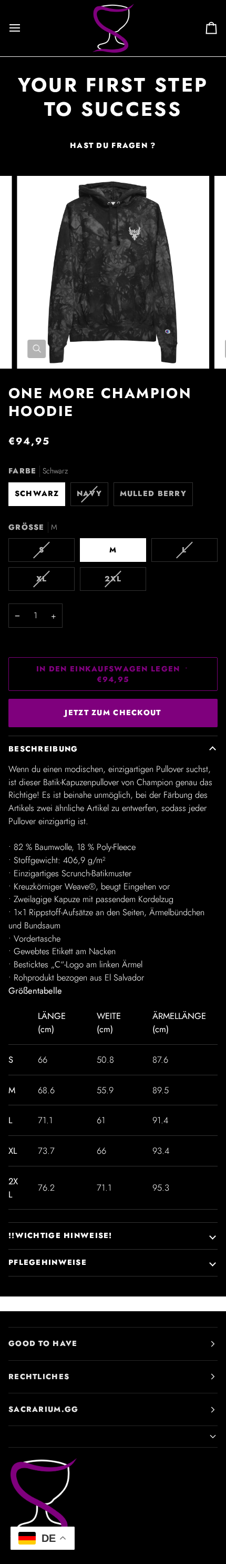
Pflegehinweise (47, 1262)
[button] (113, 1437)
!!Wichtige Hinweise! (60, 1235)
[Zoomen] (36, 349)
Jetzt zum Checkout (113, 712)
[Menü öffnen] (24, 28)
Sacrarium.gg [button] (43, 1409)
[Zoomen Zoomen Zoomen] (113, 272)
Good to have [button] (42, 1343)
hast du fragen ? (113, 145)
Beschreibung (43, 749)
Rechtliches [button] (38, 1376)
